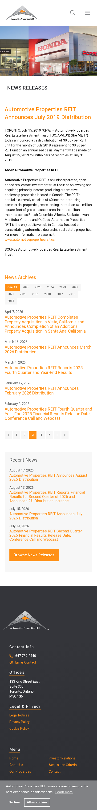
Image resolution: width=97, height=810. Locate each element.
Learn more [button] (64, 792)
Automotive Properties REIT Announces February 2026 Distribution (42, 390)
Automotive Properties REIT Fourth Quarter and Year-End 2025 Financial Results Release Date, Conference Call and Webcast (48, 414)
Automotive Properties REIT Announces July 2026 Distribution (45, 516)
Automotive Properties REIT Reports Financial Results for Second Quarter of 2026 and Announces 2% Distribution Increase (47, 496)
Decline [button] (14, 802)
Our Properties (20, 771)
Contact (55, 771)
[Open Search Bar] (72, 13)
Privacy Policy (19, 722)
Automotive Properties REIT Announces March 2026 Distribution (48, 349)
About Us (16, 765)
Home (13, 758)
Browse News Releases (34, 555)
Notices (23, 715)
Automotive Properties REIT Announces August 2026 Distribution (48, 477)
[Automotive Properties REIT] (23, 13)
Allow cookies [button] (37, 802)
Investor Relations (62, 758)
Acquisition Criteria (63, 765)
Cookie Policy (19, 728)
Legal (13, 715)
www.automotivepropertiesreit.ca (30, 239)
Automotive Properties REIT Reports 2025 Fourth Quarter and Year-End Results (44, 370)
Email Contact (25, 662)
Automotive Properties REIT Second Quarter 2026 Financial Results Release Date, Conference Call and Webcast (45, 535)
